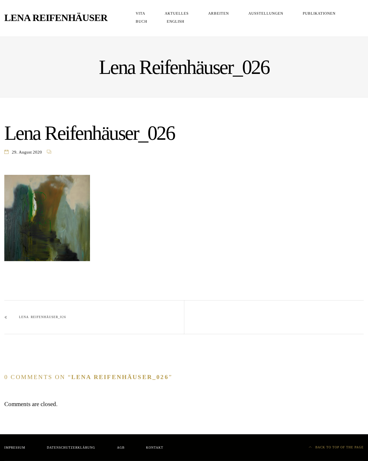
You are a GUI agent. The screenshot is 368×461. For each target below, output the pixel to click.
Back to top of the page (339, 447)
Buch (141, 22)
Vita (140, 14)
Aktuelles (177, 14)
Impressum (14, 447)
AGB (120, 447)
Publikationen (319, 14)
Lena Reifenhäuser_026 (42, 317)
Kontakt (154, 447)
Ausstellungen (265, 14)
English (175, 22)
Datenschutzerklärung (71, 447)
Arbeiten (218, 14)
